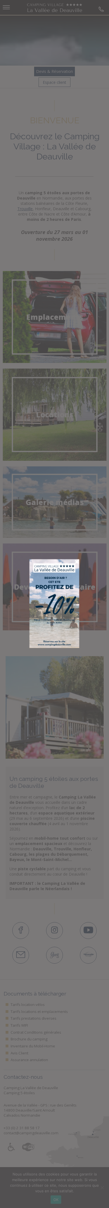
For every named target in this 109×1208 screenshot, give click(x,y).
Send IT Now (61, 548)
